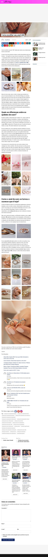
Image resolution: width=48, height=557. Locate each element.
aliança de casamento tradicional (9, 419)
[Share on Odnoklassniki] (12, 46)
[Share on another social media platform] (14, 46)
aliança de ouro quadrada (19, 424)
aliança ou (21, 62)
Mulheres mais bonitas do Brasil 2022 (16, 457)
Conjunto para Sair (41, 57)
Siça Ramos (7, 39)
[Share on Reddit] (25, 43)
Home (3, 23)
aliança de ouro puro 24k (7, 424)
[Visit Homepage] (7, 2)
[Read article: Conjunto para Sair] (35, 58)
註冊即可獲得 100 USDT (12, 400)
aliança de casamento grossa (8, 415)
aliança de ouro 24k (19, 420)
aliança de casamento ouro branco (23, 415)
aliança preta (17, 426)
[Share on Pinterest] (16, 43)
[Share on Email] (20, 43)
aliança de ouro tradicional (7, 426)
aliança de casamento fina (23, 413)
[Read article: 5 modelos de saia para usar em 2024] (35, 44)
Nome (3, 523)
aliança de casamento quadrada (8, 417)
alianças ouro (13, 431)
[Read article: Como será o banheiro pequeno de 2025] (16, 476)
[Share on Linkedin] (23, 43)
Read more (5, 479)
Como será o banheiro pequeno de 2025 (16, 481)
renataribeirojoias (20, 433)
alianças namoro (5, 431)
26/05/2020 (14, 39)
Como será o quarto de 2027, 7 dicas (12, 370)
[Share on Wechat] (9, 46)
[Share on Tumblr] (27, 43)
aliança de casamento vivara (23, 419)
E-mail (3, 529)
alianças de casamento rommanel (9, 429)
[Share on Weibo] (7, 46)
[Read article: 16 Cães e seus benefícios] (35, 49)
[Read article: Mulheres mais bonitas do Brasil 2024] (26, 453)
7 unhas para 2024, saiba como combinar (26, 481)
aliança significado (25, 426)
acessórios (6, 23)
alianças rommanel (21, 431)
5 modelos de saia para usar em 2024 (41, 44)
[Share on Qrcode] (5, 46)
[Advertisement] (24, 13)
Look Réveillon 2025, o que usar (18, 387)
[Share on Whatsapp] (30, 43)
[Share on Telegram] (3, 46)
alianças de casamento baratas (8, 428)
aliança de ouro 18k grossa (7, 420)
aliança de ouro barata (6, 422)
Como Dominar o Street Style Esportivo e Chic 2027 (15, 360)
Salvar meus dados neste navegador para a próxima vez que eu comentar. (16, 535)
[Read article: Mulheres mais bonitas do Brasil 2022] (16, 453)
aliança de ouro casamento (18, 422)
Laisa (8, 387)
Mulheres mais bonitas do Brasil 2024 (26, 457)
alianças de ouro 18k (21, 429)
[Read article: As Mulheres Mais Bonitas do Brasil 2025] (6, 455)
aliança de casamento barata (10, 413)
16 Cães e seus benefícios (41, 48)
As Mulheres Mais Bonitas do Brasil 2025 (5, 464)
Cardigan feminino (41, 52)
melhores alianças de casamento (9, 433)
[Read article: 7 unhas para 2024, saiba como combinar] (26, 476)
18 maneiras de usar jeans (19, 382)
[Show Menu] (2, 2)
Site (18, 529)
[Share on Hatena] (18, 43)
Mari (8, 393)
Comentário (4, 508)
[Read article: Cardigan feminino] (35, 54)
